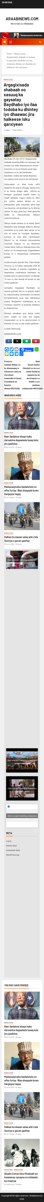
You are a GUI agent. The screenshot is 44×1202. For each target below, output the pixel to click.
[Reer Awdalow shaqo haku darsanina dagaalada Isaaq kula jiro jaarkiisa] (22, 416)
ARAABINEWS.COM (22, 18)
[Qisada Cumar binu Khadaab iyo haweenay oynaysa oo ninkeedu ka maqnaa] (22, 1153)
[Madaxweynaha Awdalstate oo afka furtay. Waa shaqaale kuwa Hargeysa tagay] (22, 466)
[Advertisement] (22, 601)
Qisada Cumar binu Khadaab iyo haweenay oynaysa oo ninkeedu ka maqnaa (21, 1177)
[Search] (40, 42)
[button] (10, 42)
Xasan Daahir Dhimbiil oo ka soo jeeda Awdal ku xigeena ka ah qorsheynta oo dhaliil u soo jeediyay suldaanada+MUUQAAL (31, 375)
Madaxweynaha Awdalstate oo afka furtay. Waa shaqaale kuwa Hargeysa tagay (21, 490)
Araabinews (35, 1196)
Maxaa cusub (8, 79)
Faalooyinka (8, 1169)
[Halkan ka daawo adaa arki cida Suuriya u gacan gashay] (22, 516)
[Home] (4, 42)
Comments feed (13, 850)
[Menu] (10, 42)
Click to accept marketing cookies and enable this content (22, 560)
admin (8, 130)
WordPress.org (12, 855)
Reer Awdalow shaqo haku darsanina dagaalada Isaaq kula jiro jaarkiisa (21, 440)
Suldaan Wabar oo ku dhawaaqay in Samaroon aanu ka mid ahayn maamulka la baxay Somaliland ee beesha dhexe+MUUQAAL (12, 375)
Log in (8, 841)
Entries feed (11, 846)
